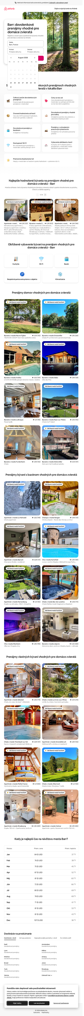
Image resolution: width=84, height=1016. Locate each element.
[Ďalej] (45, 194)
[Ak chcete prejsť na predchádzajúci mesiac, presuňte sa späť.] (11, 57)
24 (11, 83)
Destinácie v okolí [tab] (10, 938)
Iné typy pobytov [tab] (25, 938)
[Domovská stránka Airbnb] (9, 8)
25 (15, 83)
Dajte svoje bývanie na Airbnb (65, 9)
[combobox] (25, 44)
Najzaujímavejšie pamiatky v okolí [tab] (45, 938)
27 (23, 83)
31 (11, 87)
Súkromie (36, 1012)
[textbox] (16, 52)
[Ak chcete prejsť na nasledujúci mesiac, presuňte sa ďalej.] (34, 57)
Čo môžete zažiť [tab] (65, 938)
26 (19, 83)
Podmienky (45, 1012)
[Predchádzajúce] (37, 194)
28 (27, 83)
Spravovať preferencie (61, 1003)
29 (31, 83)
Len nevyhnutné (39, 1003)
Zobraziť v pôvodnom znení (58, 3)
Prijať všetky (17, 1003)
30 (35, 83)
